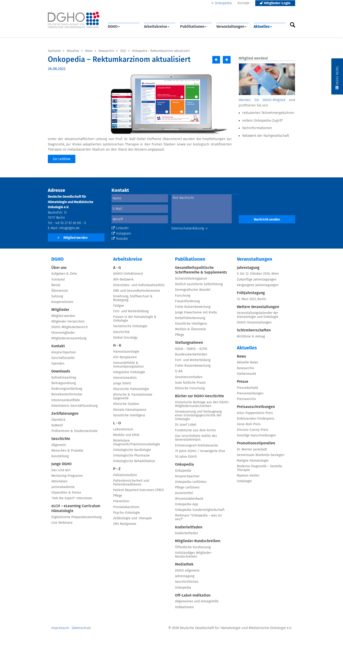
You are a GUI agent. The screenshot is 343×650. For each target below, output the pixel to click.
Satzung (57, 296)
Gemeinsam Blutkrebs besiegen (260, 455)
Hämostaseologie (126, 351)
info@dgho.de (69, 228)
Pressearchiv (246, 399)
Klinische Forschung (190, 388)
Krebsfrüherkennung (190, 318)
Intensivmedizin (125, 377)
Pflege (117, 495)
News (241, 356)
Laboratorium (123, 429)
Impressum (60, 628)
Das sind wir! (60, 470)
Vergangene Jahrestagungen (257, 285)
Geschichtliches (187, 581)
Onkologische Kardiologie (132, 450)
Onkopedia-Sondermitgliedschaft (199, 510)
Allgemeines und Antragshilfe (197, 601)
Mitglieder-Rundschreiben (197, 541)
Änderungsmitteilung (66, 388)
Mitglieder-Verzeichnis (68, 321)
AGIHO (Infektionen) (128, 273)
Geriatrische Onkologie (130, 326)
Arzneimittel (184, 493)
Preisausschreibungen (256, 407)
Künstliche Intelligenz (129, 415)
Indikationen (184, 607)
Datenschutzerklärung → (190, 228)
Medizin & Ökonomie (190, 329)
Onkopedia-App (186, 504)
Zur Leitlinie (61, 159)
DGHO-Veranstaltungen (254, 322)
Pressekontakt (247, 388)
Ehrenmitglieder (63, 332)
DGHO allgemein (187, 570)
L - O (117, 423)
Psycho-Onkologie (126, 512)
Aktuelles (262, 26)
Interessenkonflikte (65, 400)
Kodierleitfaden (188, 527)
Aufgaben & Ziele (64, 273)
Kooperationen (62, 302)
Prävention (121, 501)
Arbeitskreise (155, 26)
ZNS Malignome (124, 524)
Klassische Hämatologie (131, 389)
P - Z (117, 469)
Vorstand (58, 279)
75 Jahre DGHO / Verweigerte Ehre (200, 451)
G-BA (178, 371)
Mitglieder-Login (276, 3)
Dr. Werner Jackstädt (252, 449)
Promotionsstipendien (256, 443)
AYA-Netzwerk (123, 279)
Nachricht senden (267, 219)
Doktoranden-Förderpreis (255, 418)
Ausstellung (60, 456)
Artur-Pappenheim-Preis (255, 413)
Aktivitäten (59, 481)
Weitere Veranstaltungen (258, 307)
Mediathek (184, 564)
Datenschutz (81, 628)
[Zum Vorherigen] (216, 59)
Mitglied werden (72, 237)
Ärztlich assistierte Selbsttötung (199, 284)
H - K (117, 345)
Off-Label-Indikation (192, 595)
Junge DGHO (61, 464)
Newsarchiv (245, 368)
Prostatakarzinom (126, 507)
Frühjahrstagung (251, 293)
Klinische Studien (126, 404)
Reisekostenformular (66, 394)
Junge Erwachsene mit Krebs (196, 312)
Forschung (182, 295)
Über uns (59, 268)
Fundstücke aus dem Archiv (195, 430)
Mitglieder (60, 310)
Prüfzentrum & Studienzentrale (74, 431)
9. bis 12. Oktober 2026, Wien (258, 273)
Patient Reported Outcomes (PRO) (138, 490)
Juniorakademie (63, 487)
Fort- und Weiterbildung (131, 311)
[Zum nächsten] (226, 59)
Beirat (55, 285)
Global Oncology (125, 337)
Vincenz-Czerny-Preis (252, 430)
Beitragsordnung (63, 383)
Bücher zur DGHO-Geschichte (199, 396)
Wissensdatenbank (189, 498)
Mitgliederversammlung (68, 338)
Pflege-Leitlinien (187, 487)
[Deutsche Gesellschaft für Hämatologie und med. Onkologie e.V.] (73, 20)
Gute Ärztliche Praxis (190, 382)
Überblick (58, 420)
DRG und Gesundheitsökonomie (136, 290)
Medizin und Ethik (126, 435)
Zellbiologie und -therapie (132, 518)
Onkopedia (223, 3)
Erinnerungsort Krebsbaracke (196, 445)
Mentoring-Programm (67, 476)
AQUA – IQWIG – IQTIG (191, 349)
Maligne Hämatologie (253, 460)
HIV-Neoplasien (125, 357)
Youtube (122, 238)
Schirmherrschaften (254, 330)
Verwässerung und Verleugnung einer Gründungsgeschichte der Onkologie (198, 415)
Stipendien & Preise (66, 492)
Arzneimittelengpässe (191, 278)
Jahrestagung (184, 576)
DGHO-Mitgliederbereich (69, 327)
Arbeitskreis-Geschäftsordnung (74, 406)
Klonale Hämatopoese (129, 409)
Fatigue (118, 305)
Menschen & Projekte (67, 450)
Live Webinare (62, 522)
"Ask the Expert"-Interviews (71, 498)
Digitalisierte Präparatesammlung (76, 517)
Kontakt (243, 3)
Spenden (57, 363)
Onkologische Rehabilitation (134, 461)
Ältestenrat (59, 290)
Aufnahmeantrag (63, 377)
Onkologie (244, 481)
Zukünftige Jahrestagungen (256, 279)
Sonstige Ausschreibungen (256, 435)
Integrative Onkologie (129, 372)
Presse (242, 381)
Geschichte (60, 439)
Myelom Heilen (248, 475)
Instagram (123, 233)
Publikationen (192, 26)
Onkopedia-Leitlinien (190, 482)
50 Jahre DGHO (186, 456)
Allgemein (58, 445)
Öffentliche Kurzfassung (193, 547)
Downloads (60, 371)
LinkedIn (122, 228)
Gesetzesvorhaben (189, 377)
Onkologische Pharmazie (131, 455)
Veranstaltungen (230, 26)
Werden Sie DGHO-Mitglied (262, 100)
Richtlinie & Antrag (251, 336)
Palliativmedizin (125, 475)
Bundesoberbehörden (191, 354)
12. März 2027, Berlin (251, 299)
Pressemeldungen (250, 393)
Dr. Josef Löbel (185, 424)
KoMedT (57, 425)
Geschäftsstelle (63, 358)
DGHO (113, 26)
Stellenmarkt (246, 374)
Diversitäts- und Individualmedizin (138, 285)
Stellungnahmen (189, 342)
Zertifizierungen (64, 413)
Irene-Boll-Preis (249, 424)
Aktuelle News (247, 362)
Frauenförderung (187, 301)
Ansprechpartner (63, 352)
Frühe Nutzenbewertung (192, 307)
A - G (117, 268)
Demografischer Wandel (192, 290)
